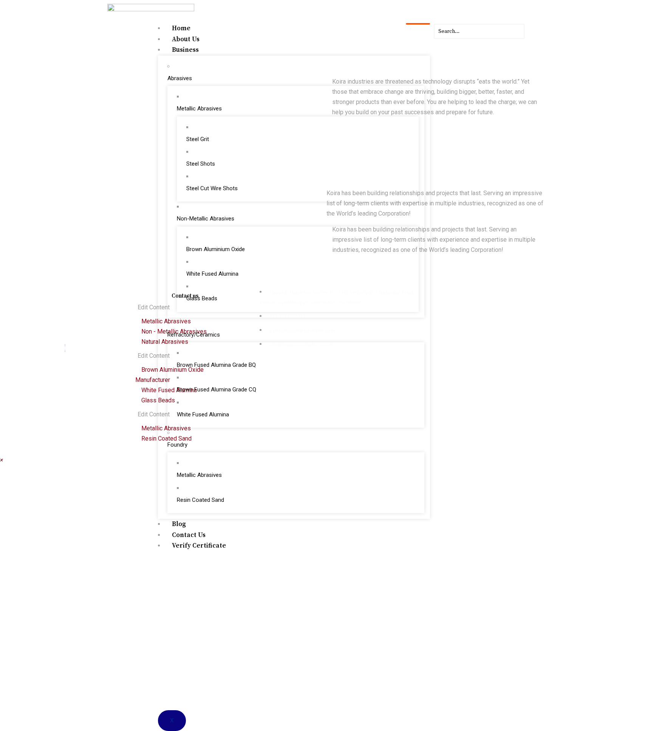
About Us (186, 39)
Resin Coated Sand (200, 500)
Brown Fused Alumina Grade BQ (216, 365)
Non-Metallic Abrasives (205, 218)
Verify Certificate (199, 546)
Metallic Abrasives (199, 108)
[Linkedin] (71, 348)
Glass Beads (201, 298)
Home (181, 28)
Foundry (177, 444)
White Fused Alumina (212, 273)
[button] (1, 460)
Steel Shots (200, 163)
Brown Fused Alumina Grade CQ (216, 389)
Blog (179, 524)
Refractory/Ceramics (193, 334)
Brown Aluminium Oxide (215, 249)
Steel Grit (197, 139)
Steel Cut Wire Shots (212, 188)
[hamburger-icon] (418, 24)
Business (185, 50)
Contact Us (189, 535)
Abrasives (179, 78)
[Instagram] (58, 348)
